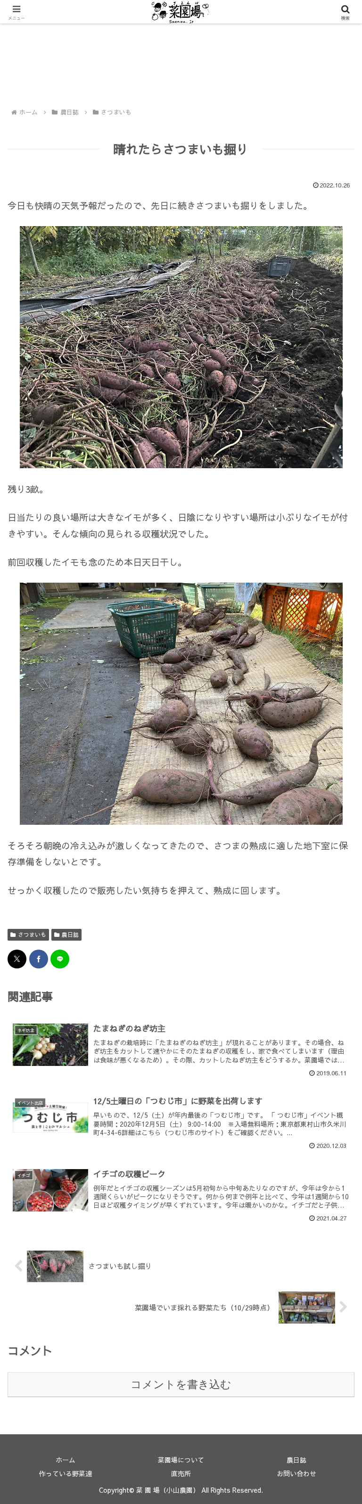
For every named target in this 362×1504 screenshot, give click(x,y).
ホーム (65, 1459)
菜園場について (181, 1459)
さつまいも (32, 934)
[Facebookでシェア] (38, 959)
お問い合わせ (296, 1473)
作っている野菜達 (65, 1473)
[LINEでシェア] (59, 959)
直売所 (181, 1473)
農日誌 (70, 934)
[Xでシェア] (17, 959)
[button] (334, 1356)
